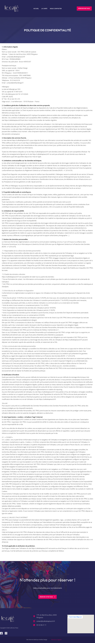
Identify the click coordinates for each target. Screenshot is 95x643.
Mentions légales (56, 639)
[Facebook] (1, 633)
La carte (44, 8)
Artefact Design (43, 639)
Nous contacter (56, 8)
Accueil (36, 8)
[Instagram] (6, 633)
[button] (84, 8)
